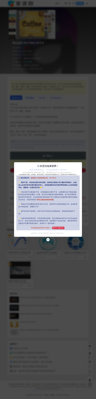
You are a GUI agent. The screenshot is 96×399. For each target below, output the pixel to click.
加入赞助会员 (59, 228)
